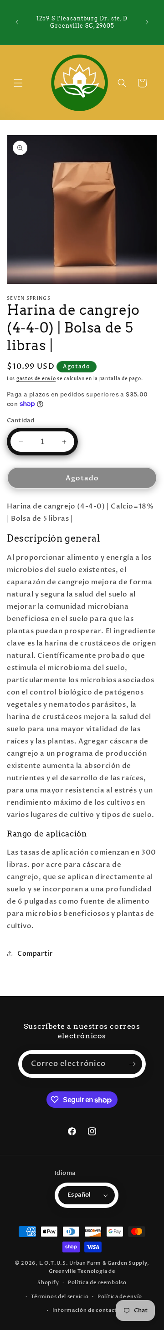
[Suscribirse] (132, 1064)
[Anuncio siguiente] (147, 22)
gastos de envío (36, 379)
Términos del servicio (60, 1296)
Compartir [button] (34, 953)
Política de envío (119, 1296)
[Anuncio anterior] (17, 22)
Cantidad (20, 420)
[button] (18, 83)
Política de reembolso (97, 1282)
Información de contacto (86, 1310)
